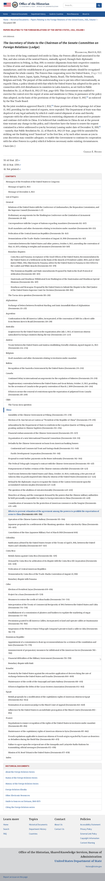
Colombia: (10, 538)
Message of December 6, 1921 (21, 192)
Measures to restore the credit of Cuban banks (38, 599)
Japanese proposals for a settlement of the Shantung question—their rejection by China (53, 526)
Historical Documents (38, 824)
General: (10, 202)
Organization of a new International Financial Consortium (44, 438)
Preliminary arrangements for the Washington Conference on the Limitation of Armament (49, 216)
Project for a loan (25, 594)
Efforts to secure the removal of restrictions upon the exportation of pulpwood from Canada (49, 393)
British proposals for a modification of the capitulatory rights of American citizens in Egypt (49, 698)
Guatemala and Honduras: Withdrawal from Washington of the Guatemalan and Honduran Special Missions (55, 280)
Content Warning (87, 842)
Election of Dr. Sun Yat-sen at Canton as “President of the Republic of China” (52, 420)
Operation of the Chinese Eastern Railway (36, 519)
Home (5, 824)
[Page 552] (96, 73)
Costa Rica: (11, 551)
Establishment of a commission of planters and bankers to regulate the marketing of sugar (49, 614)
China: (9, 410)
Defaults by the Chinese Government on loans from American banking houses (43, 443)
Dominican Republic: (15, 637)
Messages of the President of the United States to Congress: (33, 182)
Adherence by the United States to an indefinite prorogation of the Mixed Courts (52, 711)
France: (9, 718)
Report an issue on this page (15, 877)
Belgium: (10, 353)
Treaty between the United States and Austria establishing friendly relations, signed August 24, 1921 (53, 346)
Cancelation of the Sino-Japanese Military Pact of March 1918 (43, 532)
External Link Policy (88, 833)
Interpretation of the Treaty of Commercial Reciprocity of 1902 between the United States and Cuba (53, 606)
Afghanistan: (12, 300)
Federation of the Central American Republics (38, 233)
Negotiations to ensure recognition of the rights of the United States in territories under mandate (51, 724)
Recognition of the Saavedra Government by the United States (46, 368)
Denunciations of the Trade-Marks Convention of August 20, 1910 (47, 238)
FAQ (5, 833)
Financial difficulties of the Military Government (39, 658)
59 (87, 97)
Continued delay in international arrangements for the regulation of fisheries (52, 378)
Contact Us (59, 829)
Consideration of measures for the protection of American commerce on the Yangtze (52, 504)
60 (52, 106)
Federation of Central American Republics (27, 569)
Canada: (9, 373)
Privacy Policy (86, 829)
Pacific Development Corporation (35, 453)
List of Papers (12, 197)
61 (100, 127)
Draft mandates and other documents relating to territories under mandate (52, 228)
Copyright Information (89, 838)
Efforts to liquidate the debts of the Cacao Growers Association (46, 687)
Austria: (9, 340)
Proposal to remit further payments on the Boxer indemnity (45, 458)
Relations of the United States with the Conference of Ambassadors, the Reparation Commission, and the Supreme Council (53, 208)
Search (6, 829)
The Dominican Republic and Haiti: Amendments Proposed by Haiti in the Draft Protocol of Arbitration (51, 272)
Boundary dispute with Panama (22, 579)
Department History (37, 829)
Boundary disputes (16, 252)
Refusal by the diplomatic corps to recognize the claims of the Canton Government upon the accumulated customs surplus (49, 483)
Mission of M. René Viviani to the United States (39, 752)
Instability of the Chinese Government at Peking (40, 415)
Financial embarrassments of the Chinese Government (43, 433)
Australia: (10, 327)
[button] (19, 14)
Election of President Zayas (30, 589)
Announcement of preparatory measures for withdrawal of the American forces (52, 651)
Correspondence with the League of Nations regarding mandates (47, 223)
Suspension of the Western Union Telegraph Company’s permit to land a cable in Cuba (52, 630)
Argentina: (10, 313)
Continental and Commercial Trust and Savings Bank (45, 448)
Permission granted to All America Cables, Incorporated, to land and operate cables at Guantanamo (53, 622)
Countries (33, 833)
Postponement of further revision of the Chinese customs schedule (48, 469)
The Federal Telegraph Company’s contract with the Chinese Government (51, 464)
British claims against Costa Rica (32, 556)
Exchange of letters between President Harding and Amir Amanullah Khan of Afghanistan (49, 307)
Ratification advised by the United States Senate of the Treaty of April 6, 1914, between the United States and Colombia (51, 544)
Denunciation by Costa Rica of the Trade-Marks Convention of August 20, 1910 (43, 574)
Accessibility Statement (90, 824)
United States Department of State (78, 861)
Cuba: (8, 584)
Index (8, 757)
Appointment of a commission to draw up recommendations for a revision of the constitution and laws (52, 643)
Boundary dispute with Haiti (20, 663)
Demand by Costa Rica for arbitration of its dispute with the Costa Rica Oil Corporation (52, 562)
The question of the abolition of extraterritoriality (40, 490)
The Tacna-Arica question (29, 295)
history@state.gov (94, 866)
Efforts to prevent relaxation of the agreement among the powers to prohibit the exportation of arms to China (53, 512)
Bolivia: (9, 363)
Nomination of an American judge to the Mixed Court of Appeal (46, 705)
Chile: (8, 400)
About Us (58, 824)
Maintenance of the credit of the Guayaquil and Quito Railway (45, 682)
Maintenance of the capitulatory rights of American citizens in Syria (48, 731)
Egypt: (9, 692)
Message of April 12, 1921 (19, 187)
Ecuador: (10, 668)
